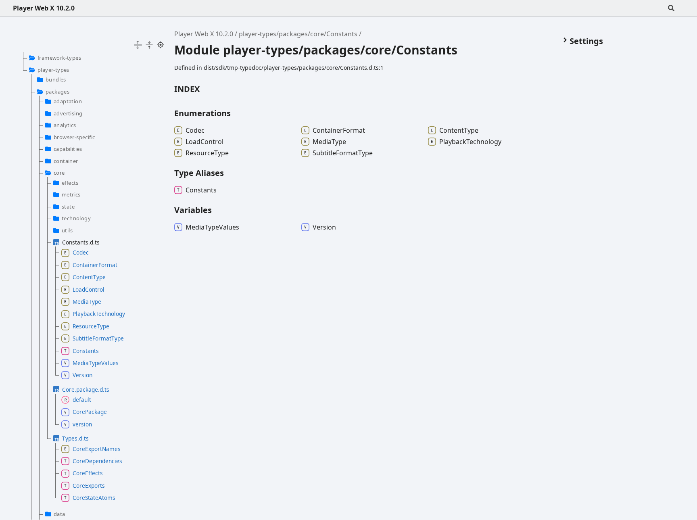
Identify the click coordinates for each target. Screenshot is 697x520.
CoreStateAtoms (94, 497)
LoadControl (88, 289)
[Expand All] (138, 45)
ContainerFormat (95, 265)
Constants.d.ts (81, 242)
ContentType (89, 277)
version (82, 424)
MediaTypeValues (96, 363)
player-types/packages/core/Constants (298, 33)
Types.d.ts (75, 438)
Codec (81, 252)
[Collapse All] (149, 45)
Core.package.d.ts (85, 389)
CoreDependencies (97, 461)
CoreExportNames (97, 449)
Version (82, 375)
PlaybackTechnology (99, 313)
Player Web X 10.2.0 (44, 8)
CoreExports (89, 485)
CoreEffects (88, 473)
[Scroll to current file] (161, 45)
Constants (86, 351)
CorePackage (90, 412)
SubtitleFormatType (98, 338)
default (82, 399)
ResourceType (91, 326)
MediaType (87, 301)
